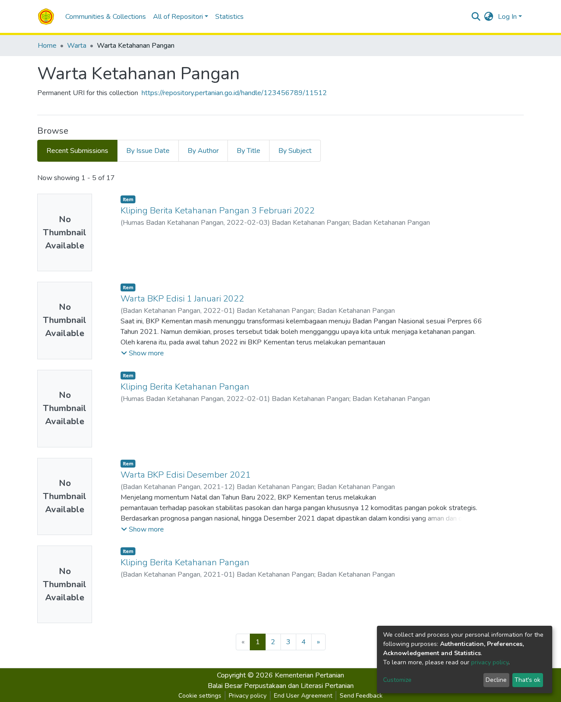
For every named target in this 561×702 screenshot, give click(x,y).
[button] (489, 16)
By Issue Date (148, 151)
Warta (76, 45)
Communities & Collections (105, 16)
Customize (397, 680)
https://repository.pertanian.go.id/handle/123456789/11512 (234, 93)
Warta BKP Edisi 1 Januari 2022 (182, 299)
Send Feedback (361, 695)
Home (47, 45)
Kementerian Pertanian (309, 675)
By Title (248, 151)
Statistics (229, 16)
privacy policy (489, 662)
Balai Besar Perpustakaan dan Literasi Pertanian (281, 686)
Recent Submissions (77, 151)
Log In (507, 16)
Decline (496, 680)
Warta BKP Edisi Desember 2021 (186, 475)
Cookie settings (199, 695)
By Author (203, 151)
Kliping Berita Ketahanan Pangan (185, 387)
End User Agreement (303, 695)
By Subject (295, 151)
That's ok (527, 680)
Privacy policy (247, 695)
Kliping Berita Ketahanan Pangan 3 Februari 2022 (218, 210)
